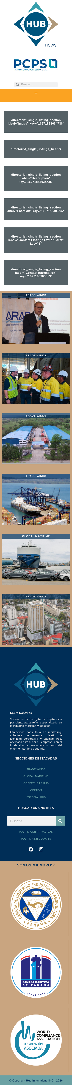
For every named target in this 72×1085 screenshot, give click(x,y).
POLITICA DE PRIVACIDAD (36, 831)
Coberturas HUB (36, 783)
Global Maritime (36, 776)
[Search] (60, 821)
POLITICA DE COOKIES (36, 838)
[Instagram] (41, 849)
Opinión (36, 790)
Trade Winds (36, 769)
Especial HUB (36, 797)
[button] (36, 93)
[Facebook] (30, 849)
